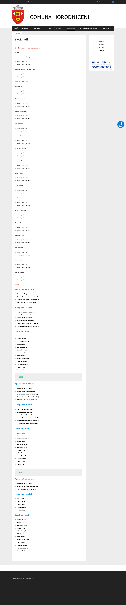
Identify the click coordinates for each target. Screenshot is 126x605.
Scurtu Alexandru (22, 364)
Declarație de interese (23, 64)
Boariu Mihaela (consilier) (25, 315)
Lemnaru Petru (21, 353)
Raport (102, 53)
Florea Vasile (21, 344)
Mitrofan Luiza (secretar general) (27, 302)
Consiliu (37, 28)
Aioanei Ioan (21, 336)
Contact (106, 28)
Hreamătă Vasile (22, 350)
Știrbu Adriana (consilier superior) (28, 326)
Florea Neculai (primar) (24, 294)
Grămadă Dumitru (22, 347)
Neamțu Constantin (23, 358)
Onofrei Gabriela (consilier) (25, 320)
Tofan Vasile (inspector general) (27, 423)
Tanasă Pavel (21, 367)
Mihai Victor (21, 356)
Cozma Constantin (23, 341)
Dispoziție (101, 44)
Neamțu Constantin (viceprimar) (27, 297)
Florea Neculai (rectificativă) (26, 391)
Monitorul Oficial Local (88, 28)
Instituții (101, 47)
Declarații (71, 28)
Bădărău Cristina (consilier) (25, 312)
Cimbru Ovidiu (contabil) (24, 409)
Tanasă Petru (21, 370)
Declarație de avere (22, 61)
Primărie (25, 28)
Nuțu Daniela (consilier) (24, 412)
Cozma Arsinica (21, 338)
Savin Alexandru (22, 361)
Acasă (16, 28)
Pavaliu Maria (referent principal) (27, 323)
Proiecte (49, 28)
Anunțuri (101, 41)
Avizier (58, 28)
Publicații (101, 50)
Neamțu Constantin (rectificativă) (28, 397)
